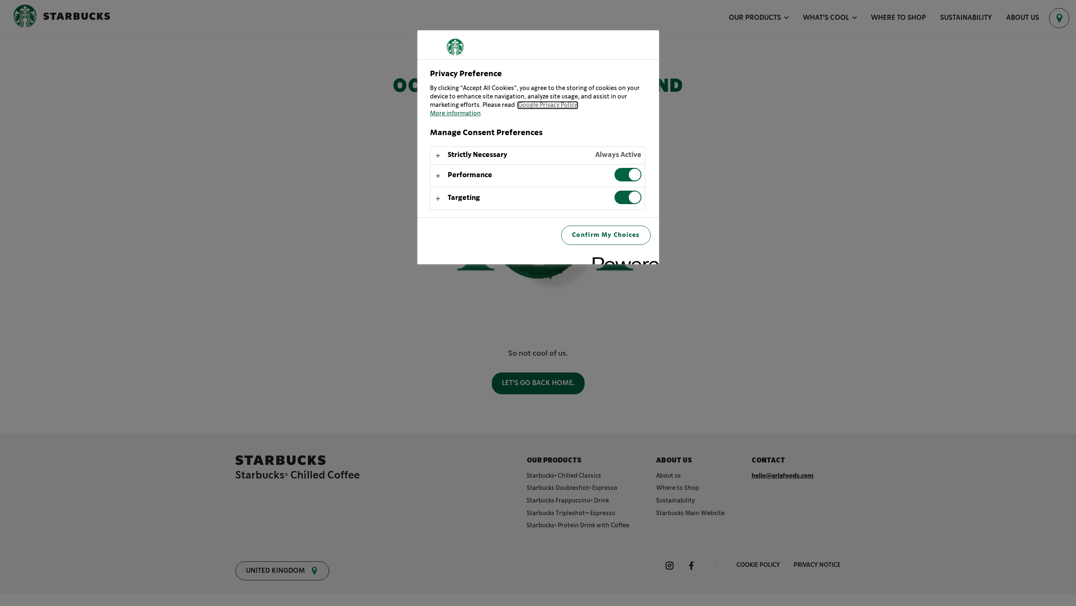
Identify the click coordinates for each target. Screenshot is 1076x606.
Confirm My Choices (605, 235)
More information (455, 114)
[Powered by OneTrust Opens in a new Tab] (623, 259)
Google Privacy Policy (547, 105)
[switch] (627, 174)
